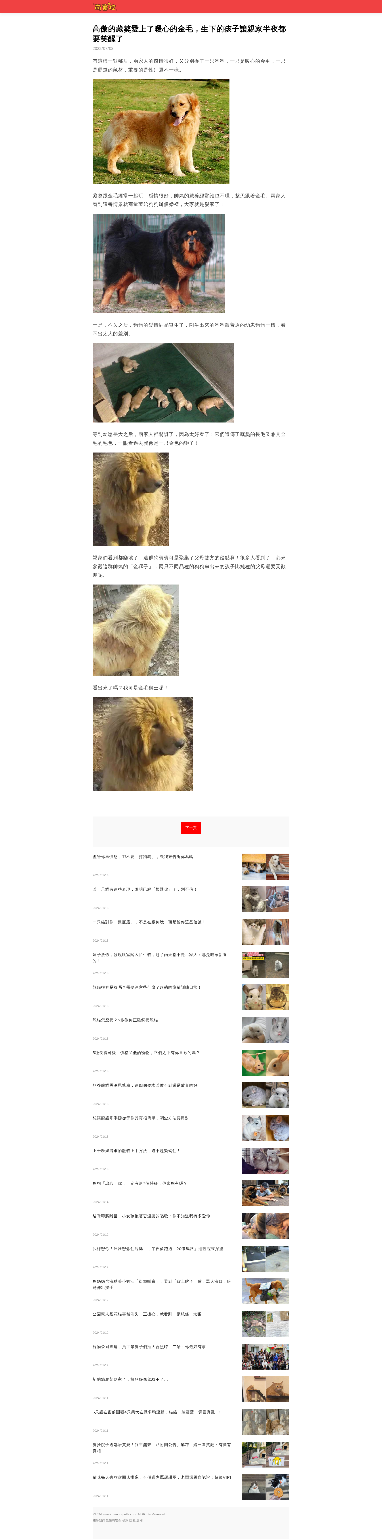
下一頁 (191, 828)
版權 (139, 1520)
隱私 (132, 1520)
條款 (125, 1520)
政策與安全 (113, 1520)
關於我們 (99, 1520)
